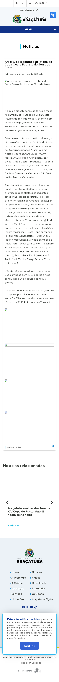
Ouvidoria (38, 594)
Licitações (17, 599)
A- (23, 3)
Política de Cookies (29, 635)
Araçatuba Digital (42, 599)
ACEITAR (29, 645)
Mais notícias (14, 447)
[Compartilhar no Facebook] (53, 430)
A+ (30, 3)
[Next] (51, 502)
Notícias (37, 572)
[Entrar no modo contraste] (16, 3)
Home (15, 572)
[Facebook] (36, 3)
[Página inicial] (29, 556)
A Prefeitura (18, 577)
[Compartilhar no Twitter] (53, 435)
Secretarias (39, 588)
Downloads (39, 583)
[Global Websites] (29, 669)
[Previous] (8, 502)
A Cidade (17, 583)
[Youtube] (42, 3)
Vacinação (17, 588)
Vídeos (36, 577)
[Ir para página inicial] (29, 19)
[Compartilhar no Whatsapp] (53, 440)
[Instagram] (39, 3)
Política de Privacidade (29, 663)
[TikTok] (45, 3)
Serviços (16, 594)
